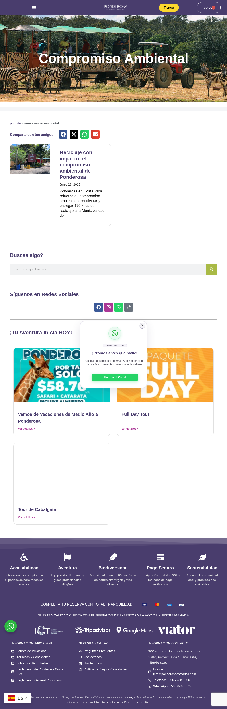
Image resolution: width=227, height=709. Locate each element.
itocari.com (153, 702)
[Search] (211, 269)
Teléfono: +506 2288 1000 (171, 680)
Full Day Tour (135, 414)
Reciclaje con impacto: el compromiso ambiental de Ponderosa (76, 165)
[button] (34, 7)
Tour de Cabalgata (37, 509)
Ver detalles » (26, 428)
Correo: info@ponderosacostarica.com (174, 671)
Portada (15, 123)
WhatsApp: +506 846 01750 (172, 686)
